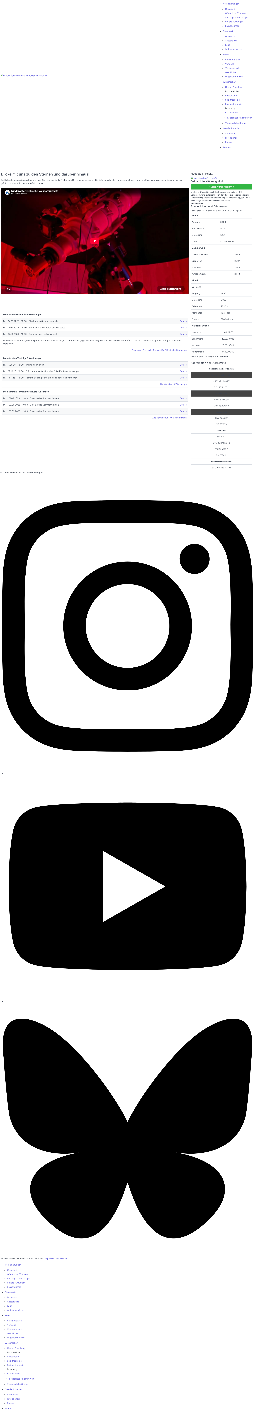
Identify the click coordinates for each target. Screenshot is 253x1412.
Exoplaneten (231, 112)
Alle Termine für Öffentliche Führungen (167, 350)
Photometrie (231, 95)
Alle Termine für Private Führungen (169, 417)
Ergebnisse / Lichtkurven (239, 117)
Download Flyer (140, 350)
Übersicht (230, 9)
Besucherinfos (232, 26)
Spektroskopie (232, 99)
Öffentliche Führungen (236, 13)
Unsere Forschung (234, 87)
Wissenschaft (229, 81)
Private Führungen (234, 21)
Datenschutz (62, 1258)
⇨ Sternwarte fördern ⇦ (221, 186)
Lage (227, 45)
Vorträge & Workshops (236, 17)
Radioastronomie (233, 104)
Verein (226, 54)
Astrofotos (230, 133)
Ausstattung (231, 40)
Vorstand (229, 64)
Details (183, 321)
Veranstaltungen (231, 3)
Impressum (50, 1258)
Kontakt (227, 147)
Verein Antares (232, 59)
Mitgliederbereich (234, 76)
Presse (228, 142)
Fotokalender (231, 137)
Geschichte (230, 72)
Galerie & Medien (231, 128)
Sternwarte (228, 31)
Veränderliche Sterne (235, 123)
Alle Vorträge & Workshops (173, 384)
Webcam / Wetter (233, 49)
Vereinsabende (232, 68)
